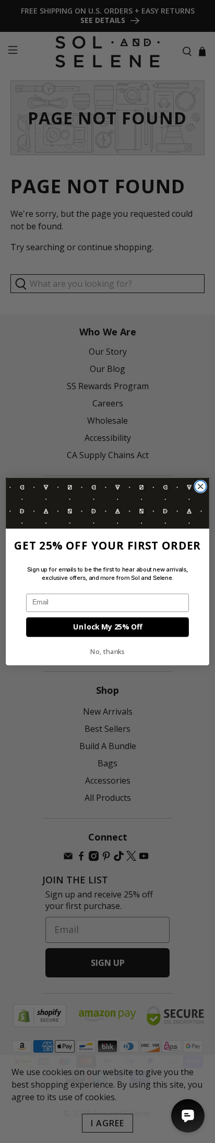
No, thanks (107, 651)
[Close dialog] (200, 486)
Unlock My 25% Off (107, 627)
